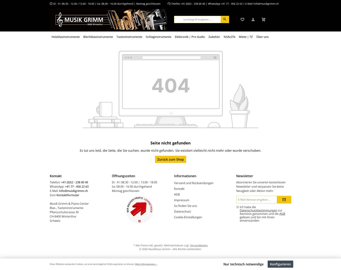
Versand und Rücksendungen (193, 183)
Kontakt (179, 189)
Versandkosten (199, 245)
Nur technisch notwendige (243, 264)
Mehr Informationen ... (146, 264)
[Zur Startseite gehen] (108, 19)
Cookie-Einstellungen (188, 217)
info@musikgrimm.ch (266, 3)
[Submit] (284, 199)
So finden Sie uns (185, 206)
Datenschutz (182, 211)
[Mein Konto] (253, 19)
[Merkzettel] (242, 19)
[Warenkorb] (263, 19)
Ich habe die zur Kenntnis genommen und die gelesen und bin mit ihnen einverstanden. (262, 214)
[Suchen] (225, 19)
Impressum (181, 200)
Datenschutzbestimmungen (258, 210)
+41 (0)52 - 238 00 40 (193, 3)
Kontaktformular (67, 195)
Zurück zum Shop (170, 159)
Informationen (185, 176)
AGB (177, 194)
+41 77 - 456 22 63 (232, 3)
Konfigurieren (280, 264)
